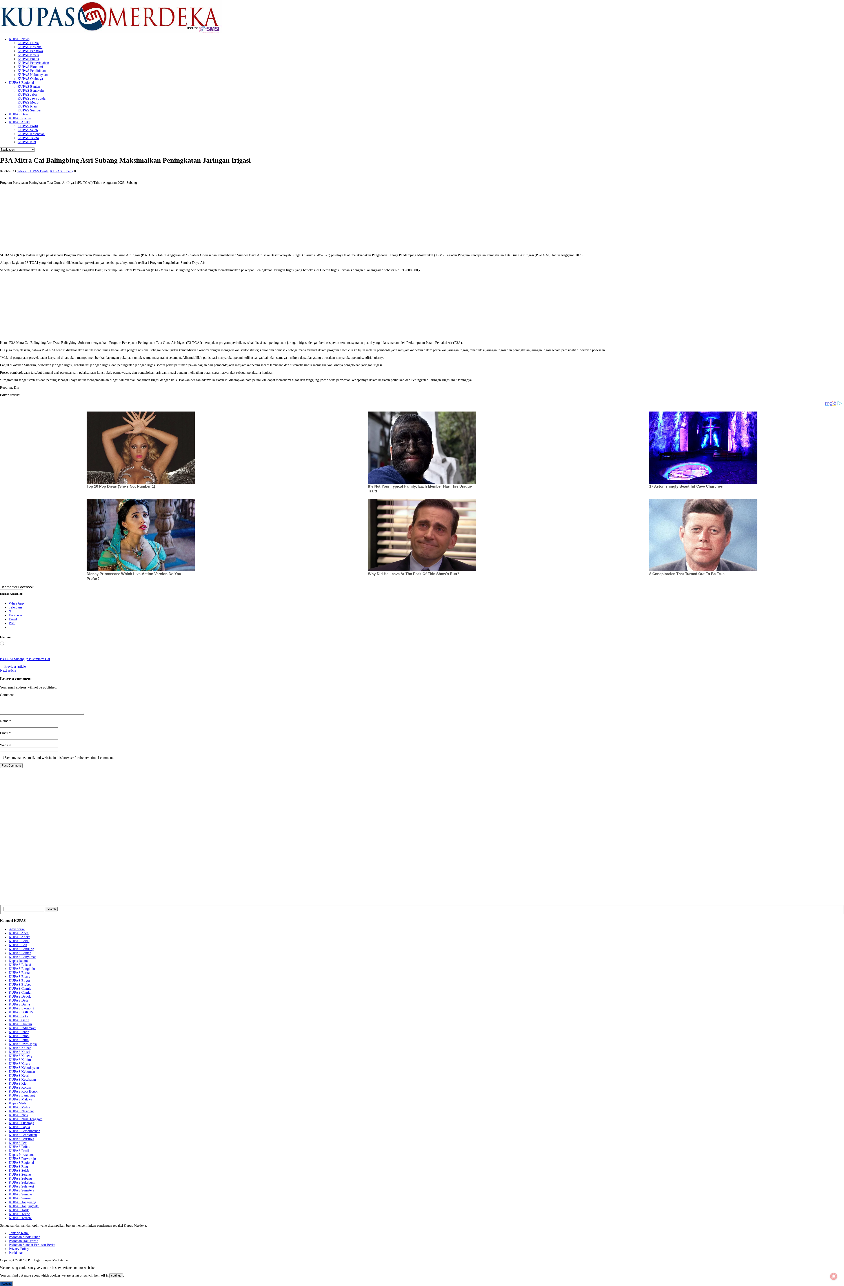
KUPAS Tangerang (22, 1202)
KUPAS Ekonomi (30, 67)
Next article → (10, 670)
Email (4, 733)
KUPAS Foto (18, 1016)
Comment (7, 695)
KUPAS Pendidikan (32, 71)
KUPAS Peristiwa (30, 51)
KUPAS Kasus (28, 55)
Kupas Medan (18, 1103)
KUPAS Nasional (30, 47)
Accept (6, 1283)
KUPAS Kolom (20, 118)
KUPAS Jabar (27, 94)
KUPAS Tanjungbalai (24, 1206)
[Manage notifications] (833, 1276)
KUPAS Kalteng (20, 1056)
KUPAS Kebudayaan (33, 75)
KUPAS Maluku (20, 1099)
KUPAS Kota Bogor (23, 1091)
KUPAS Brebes (20, 984)
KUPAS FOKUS (21, 1012)
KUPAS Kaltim (20, 1060)
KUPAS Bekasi (20, 965)
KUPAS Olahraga (30, 78)
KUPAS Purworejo (22, 1158)
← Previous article (13, 666)
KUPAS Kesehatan (31, 134)
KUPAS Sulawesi (21, 1186)
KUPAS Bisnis (19, 976)
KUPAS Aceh (19, 933)
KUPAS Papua (19, 1127)
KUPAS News (19, 39)
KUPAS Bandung (21, 949)
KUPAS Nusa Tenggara (25, 1119)
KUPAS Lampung (22, 1095)
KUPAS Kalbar (20, 1048)
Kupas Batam (18, 961)
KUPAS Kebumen (22, 1071)
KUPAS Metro (28, 102)
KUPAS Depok (20, 996)
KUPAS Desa (18, 114)
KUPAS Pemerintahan (33, 63)
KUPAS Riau (27, 106)
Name (4, 721)
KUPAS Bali (18, 945)
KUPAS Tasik (19, 1210)
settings (116, 1275)
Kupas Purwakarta (22, 1155)
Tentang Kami (19, 1233)
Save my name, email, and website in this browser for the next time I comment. (59, 758)
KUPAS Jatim (19, 1040)
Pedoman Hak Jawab (23, 1241)
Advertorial (17, 929)
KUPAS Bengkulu (31, 90)
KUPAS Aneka (19, 122)
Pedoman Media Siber (24, 1237)
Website (5, 745)
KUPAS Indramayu (22, 1028)
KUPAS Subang (61, 171)
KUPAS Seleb (28, 130)
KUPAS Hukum (20, 1024)
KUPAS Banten (29, 86)
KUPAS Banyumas (22, 957)
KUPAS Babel (19, 941)
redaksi (22, 171)
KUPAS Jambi (19, 1036)
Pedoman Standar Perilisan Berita (32, 1245)
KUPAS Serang (20, 1174)
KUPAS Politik (28, 59)
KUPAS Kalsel (19, 1052)
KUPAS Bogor (19, 980)
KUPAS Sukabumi (22, 1182)
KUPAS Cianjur (20, 992)
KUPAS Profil (28, 126)
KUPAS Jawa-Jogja (31, 98)
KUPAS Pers (18, 1143)
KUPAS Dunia (28, 43)
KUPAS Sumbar (29, 110)
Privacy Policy (19, 1249)
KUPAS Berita (37, 171)
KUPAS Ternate (20, 1218)
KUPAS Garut (19, 1020)
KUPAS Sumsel (20, 1198)
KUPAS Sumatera (21, 1190)
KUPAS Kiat (27, 142)
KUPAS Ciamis (20, 988)
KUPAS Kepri (19, 1075)
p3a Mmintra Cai (38, 659)
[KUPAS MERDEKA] (422, 17)
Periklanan (16, 1253)
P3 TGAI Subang (12, 659)
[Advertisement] (132, 219)
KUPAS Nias (18, 1115)
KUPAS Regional (21, 82)
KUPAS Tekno (28, 138)
